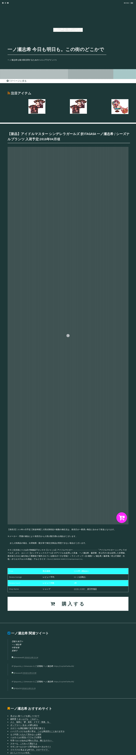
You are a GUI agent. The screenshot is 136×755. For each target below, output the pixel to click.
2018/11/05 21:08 (29, 673)
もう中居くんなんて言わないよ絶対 (25, 734)
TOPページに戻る (18, 80)
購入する (70, 604)
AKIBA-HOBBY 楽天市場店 (85, 589)
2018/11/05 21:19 (28, 688)
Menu (127, 3)
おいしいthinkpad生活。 (20, 753)
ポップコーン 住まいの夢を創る (24, 725)
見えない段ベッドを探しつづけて (24, 716)
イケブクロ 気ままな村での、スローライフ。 (30, 750)
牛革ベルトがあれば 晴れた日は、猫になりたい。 (31, 740)
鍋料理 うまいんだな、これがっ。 (25, 719)
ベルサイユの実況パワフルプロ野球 (25, 737)
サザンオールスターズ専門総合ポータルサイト (30, 747)
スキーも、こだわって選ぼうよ (24, 743)
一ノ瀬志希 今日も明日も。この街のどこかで (56, 49)
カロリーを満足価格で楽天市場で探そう (27, 728)
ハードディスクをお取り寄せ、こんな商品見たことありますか (37, 731)
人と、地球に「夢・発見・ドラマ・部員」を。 (30, 722)
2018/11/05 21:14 (31, 657)
